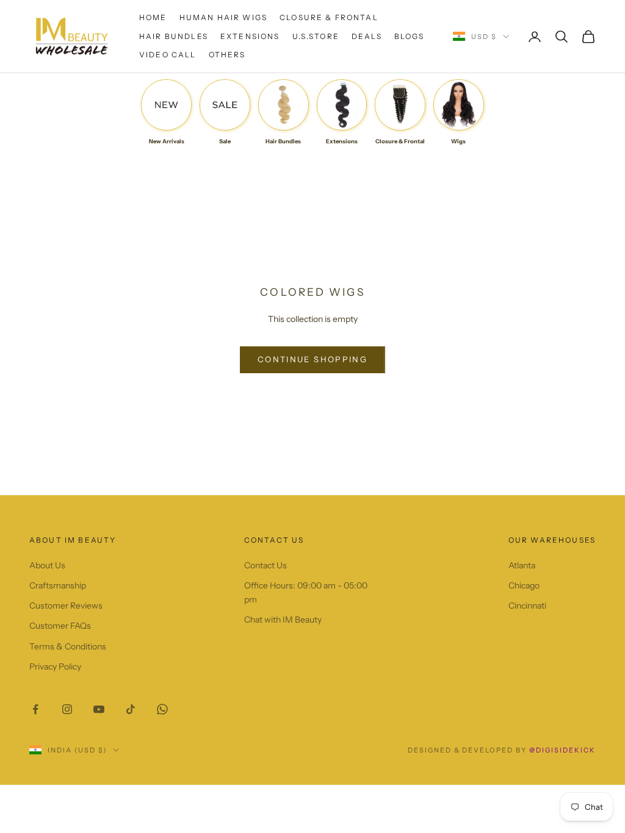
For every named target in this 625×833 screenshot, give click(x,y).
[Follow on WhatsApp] (162, 709)
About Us (47, 565)
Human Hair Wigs (223, 17)
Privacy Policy (55, 666)
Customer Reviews (66, 605)
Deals (367, 36)
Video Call (168, 54)
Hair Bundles (173, 36)
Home (153, 17)
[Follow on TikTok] (131, 709)
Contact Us (265, 565)
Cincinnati (527, 605)
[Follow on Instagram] (67, 709)
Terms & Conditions (67, 646)
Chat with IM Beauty (283, 619)
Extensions (250, 36)
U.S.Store (315, 36)
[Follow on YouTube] (99, 709)
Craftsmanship (57, 585)
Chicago (524, 585)
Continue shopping (312, 359)
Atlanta (521, 565)
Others (227, 54)
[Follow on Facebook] (35, 709)
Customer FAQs (60, 625)
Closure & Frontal (329, 17)
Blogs (409, 36)
